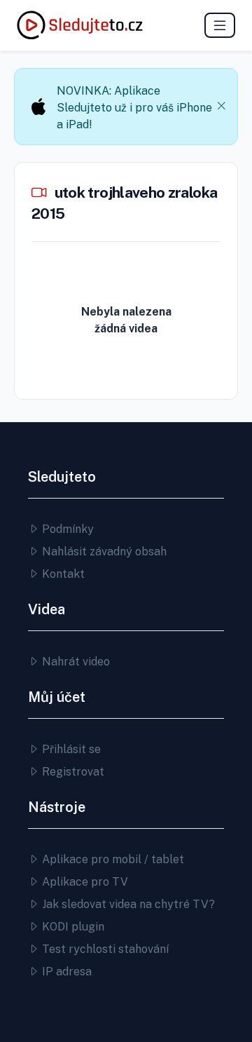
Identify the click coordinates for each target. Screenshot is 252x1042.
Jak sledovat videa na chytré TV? (127, 904)
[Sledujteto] (80, 25)
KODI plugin (71, 926)
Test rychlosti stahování (104, 949)
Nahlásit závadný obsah (103, 551)
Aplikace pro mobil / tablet (111, 859)
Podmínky (66, 529)
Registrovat (71, 771)
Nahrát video (74, 661)
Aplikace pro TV (83, 881)
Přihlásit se (70, 749)
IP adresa (65, 971)
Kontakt (62, 574)
